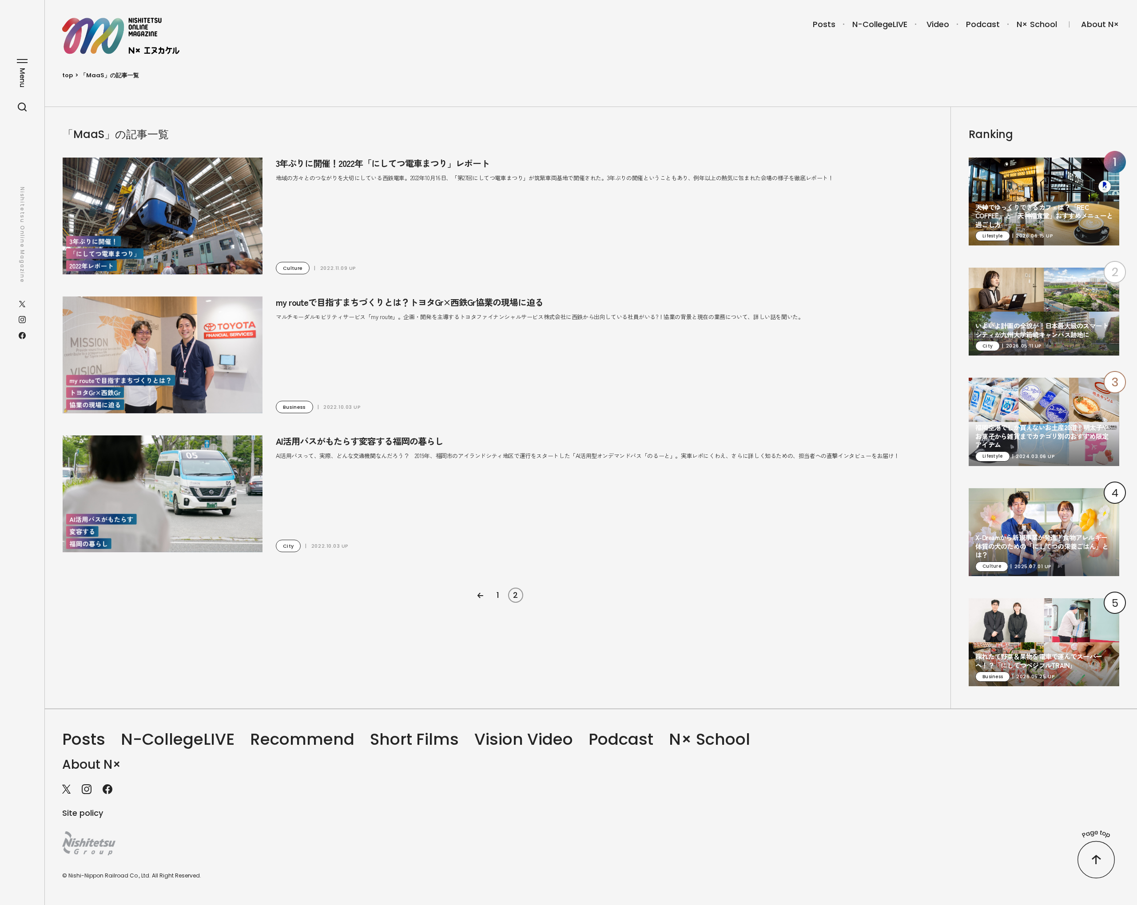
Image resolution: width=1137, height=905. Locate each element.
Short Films (414, 739)
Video (937, 24)
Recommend (302, 739)
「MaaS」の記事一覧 (109, 75)
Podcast (983, 24)
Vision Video (523, 739)
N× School (1037, 24)
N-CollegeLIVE (879, 24)
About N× (1100, 24)
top (67, 75)
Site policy (82, 812)
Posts (824, 24)
